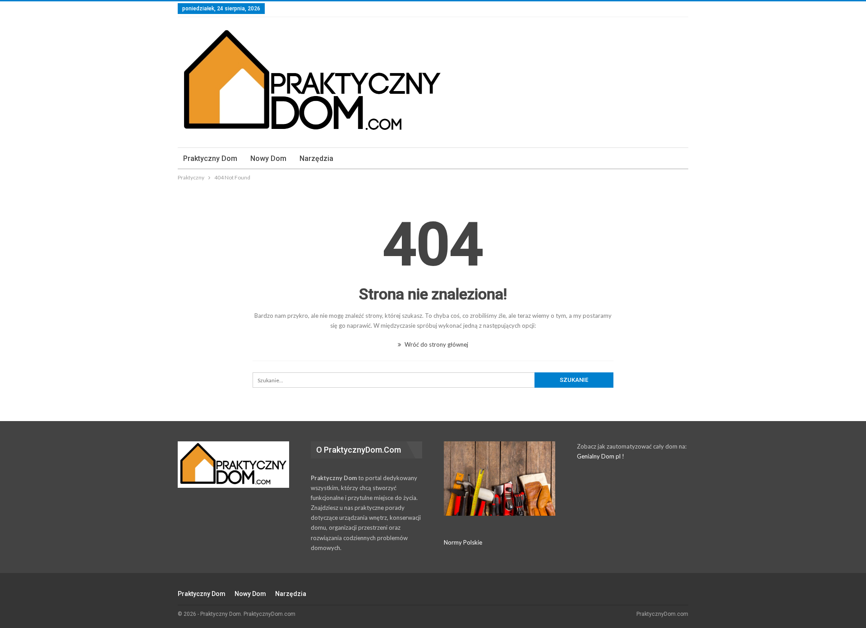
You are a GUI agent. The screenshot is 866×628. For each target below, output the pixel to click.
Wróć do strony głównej (435, 344)
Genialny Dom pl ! (600, 456)
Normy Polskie (463, 542)
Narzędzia (316, 158)
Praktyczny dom (210, 158)
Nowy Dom (268, 158)
